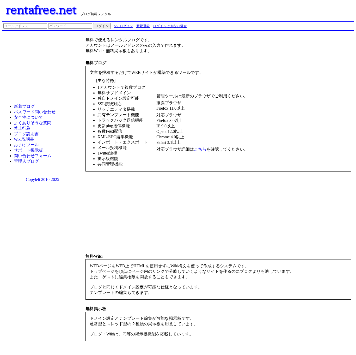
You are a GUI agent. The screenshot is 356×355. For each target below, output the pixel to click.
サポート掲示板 (28, 150)
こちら (200, 149)
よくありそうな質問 (32, 123)
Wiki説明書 (24, 139)
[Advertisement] (288, 10)
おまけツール (26, 145)
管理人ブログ (26, 161)
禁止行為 (22, 128)
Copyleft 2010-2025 (42, 179)
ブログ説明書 (26, 134)
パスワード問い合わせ (35, 112)
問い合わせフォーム (32, 155)
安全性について (28, 117)
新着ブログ (24, 106)
